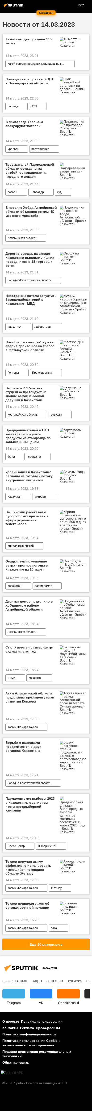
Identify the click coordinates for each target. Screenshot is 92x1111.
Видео (37, 981)
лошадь (13, 106)
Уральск (13, 149)
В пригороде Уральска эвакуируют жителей (24, 124)
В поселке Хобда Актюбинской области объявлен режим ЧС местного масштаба (31, 212)
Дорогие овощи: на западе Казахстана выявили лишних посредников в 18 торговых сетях (29, 259)
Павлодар (37, 192)
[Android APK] (12, 1072)
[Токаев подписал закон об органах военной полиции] (73, 908)
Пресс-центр (16, 846)
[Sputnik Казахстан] (14, 7)
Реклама (27, 1028)
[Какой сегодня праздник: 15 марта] (73, 42)
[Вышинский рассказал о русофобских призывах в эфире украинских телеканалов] (73, 521)
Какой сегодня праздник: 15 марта (28, 41)
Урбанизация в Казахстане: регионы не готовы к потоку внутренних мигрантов (29, 476)
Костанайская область (23, 414)
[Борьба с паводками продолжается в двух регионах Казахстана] (73, 756)
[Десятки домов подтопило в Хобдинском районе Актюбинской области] (73, 609)
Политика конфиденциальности (29, 1034)
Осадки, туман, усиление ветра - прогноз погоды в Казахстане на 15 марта (26, 565)
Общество (54, 981)
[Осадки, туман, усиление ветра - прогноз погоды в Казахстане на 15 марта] (73, 566)
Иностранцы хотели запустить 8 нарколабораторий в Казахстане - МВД (31, 300)
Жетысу (56, 888)
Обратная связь (15, 1062)
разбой (12, 192)
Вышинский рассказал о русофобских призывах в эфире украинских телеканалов (27, 518)
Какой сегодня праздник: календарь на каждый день (41, 63)
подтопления (40, 149)
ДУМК (11, 678)
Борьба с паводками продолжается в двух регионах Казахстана (23, 747)
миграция (41, 496)
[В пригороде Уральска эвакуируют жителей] (73, 128)
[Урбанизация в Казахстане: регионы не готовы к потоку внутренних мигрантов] (73, 476)
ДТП (34, 106)
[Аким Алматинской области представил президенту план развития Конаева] (73, 703)
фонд (11, 456)
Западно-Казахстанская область (29, 280)
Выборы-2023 (47, 846)
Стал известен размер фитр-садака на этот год (29, 649)
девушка (56, 414)
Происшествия (42, 372)
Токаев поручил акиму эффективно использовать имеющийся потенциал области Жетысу (28, 867)
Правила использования (42, 1021)
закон (55, 928)
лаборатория (43, 326)
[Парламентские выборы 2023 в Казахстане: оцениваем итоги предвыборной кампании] (73, 815)
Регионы (13, 372)
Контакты (10, 1028)
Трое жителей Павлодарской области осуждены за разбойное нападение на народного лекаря (29, 170)
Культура (74, 981)
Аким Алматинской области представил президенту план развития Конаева (29, 697)
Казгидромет (43, 586)
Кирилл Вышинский (21, 546)
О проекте (10, 1021)
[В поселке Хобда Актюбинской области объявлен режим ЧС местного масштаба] (73, 216)
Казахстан (14, 496)
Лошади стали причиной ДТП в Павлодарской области (29, 81)
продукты (34, 456)
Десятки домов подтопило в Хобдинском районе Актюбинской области (29, 605)
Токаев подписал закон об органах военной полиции (27, 905)
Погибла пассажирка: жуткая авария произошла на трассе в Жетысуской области (29, 346)
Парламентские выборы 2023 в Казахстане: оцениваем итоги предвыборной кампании (30, 804)
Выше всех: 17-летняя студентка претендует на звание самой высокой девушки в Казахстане (25, 394)
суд (59, 192)
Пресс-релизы (48, 1028)
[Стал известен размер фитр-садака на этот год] (73, 655)
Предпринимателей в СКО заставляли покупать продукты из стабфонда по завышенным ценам (28, 436)
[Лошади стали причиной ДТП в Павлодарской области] (73, 85)
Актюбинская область (22, 238)
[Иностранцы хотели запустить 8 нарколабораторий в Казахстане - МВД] (73, 304)
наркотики (14, 326)
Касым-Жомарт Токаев (23, 727)
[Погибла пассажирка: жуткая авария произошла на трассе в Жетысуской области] (73, 350)
